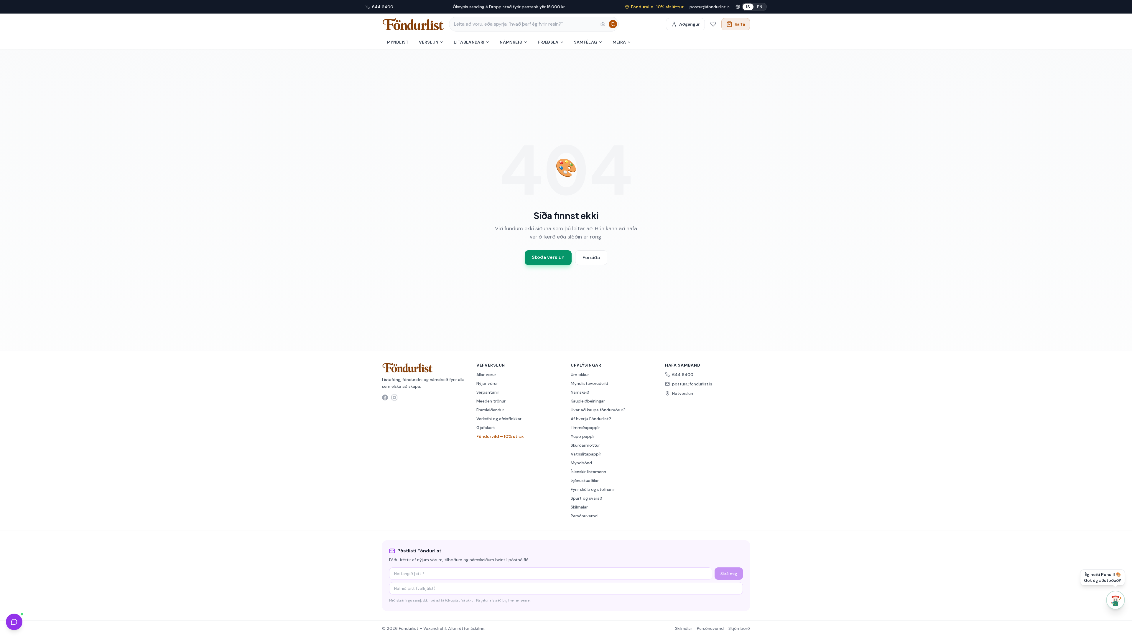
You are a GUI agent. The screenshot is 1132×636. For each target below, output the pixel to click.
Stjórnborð (739, 628)
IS (748, 6)
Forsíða (591, 257)
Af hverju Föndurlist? (591, 418)
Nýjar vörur (487, 383)
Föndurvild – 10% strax (500, 436)
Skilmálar (579, 507)
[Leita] (613, 24)
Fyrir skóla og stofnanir (593, 489)
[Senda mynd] (603, 24)
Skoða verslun (548, 257)
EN (759, 6)
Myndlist (398, 42)
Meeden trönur (491, 401)
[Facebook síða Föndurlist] (385, 397)
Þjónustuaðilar (585, 480)
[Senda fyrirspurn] (14, 622)
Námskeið (511, 42)
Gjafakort (485, 427)
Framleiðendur (490, 410)
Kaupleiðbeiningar (588, 401)
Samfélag (585, 42)
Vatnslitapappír (586, 454)
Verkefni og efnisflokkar (498, 418)
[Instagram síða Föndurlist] (394, 397)
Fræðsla (548, 42)
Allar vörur (486, 374)
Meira (619, 42)
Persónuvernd (584, 516)
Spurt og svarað (586, 498)
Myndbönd (581, 463)
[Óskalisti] (713, 24)
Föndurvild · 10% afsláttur (657, 6)
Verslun (428, 42)
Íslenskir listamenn (588, 471)
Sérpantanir (487, 392)
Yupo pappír (583, 436)
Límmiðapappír (585, 427)
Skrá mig (728, 573)
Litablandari (469, 42)
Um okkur (580, 374)
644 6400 (382, 6)
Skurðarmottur (585, 445)
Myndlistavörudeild (589, 383)
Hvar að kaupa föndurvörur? (598, 410)
